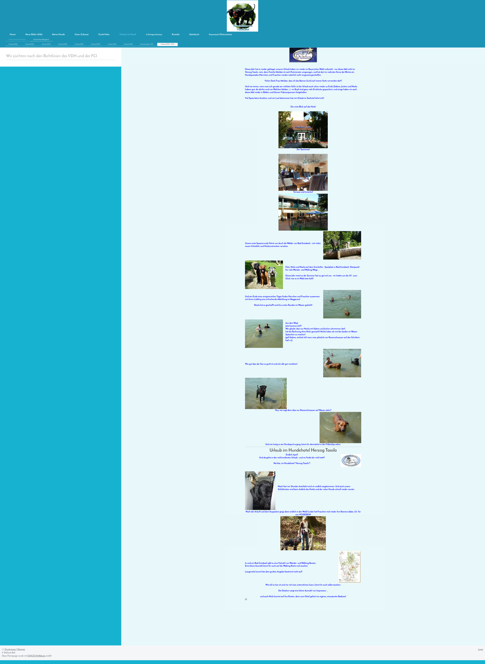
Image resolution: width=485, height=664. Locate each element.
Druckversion (10, 649)
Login (480, 649)
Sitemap (21, 649)
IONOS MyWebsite (36, 656)
